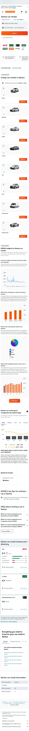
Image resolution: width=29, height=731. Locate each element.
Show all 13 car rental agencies (9, 621)
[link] (14, 401)
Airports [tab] (5, 641)
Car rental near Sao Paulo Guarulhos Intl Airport (13, 653)
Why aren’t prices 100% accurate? (11, 726)
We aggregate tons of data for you (11, 723)
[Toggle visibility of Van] (11, 356)
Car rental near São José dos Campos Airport (13, 664)
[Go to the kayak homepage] (10, 12)
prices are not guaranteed (7, 716)
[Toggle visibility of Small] (12, 350)
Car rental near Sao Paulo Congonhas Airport (13, 656)
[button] (27, 7)
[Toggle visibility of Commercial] (13, 358)
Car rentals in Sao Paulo (19, 703)
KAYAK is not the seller (8, 721)
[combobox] (6, 19)
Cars (10, 702)
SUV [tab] (15, 422)
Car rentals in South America (19, 702)
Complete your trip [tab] (15, 641)
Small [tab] (3, 422)
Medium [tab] (10, 422)
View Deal (23, 101)
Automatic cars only (7, 37)
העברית (13, 7)
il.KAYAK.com (5, 702)
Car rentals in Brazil (8, 703)
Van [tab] (20, 422)
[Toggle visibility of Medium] (12, 354)
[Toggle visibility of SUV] (11, 352)
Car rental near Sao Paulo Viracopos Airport (12, 660)
